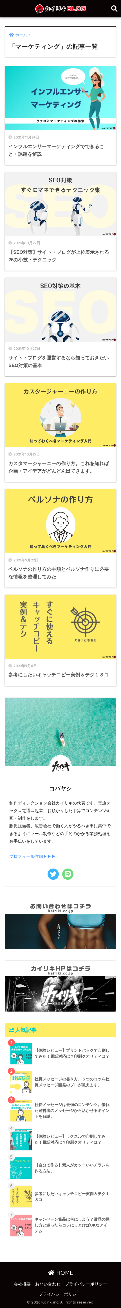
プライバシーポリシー (86, 1284)
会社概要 (22, 1284)
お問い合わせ (47, 1284)
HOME (64, 1272)
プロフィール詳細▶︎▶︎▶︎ (32, 856)
